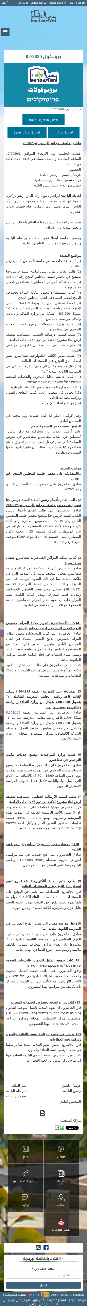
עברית (22, 2)
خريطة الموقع (77, 1300)
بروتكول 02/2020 (43, 56)
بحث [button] (4, 2)
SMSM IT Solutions (72, 1295)
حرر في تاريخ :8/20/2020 (67, 109)
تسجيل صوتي (64, 132)
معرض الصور (75, 2)
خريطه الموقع (56, 2)
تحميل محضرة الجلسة (43, 120)
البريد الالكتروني (43, 1269)
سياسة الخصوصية (15, 1295)
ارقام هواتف (37, 2)
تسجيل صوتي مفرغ (27, 132)
